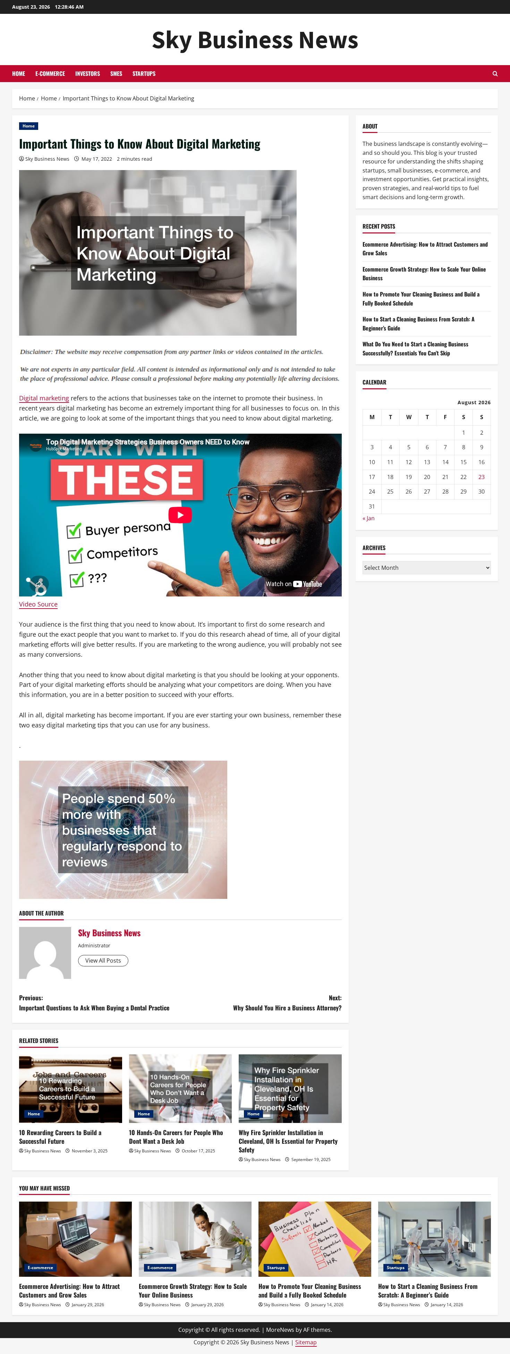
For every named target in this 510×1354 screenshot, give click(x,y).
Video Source (38, 604)
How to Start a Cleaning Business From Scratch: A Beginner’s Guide (428, 1290)
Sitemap (306, 1342)
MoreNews (280, 1330)
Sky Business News (255, 39)
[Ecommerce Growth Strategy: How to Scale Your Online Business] (195, 1239)
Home (18, 73)
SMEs (116, 73)
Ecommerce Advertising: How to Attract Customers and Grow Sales (69, 1290)
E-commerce (50, 73)
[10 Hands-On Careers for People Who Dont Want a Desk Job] (180, 1088)
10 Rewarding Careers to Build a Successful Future (60, 1136)
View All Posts (103, 960)
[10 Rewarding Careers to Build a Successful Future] (70, 1088)
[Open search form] (495, 73)
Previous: (94, 1002)
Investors (87, 73)
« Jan (369, 518)
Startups (144, 73)
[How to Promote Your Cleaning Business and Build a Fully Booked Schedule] (314, 1239)
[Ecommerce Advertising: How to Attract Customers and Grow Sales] (75, 1239)
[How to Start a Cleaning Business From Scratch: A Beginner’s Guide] (434, 1239)
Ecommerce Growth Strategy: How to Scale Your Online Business (193, 1290)
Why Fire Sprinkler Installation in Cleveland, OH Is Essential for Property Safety (288, 1141)
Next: (287, 1002)
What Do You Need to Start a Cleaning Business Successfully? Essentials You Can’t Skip (415, 348)
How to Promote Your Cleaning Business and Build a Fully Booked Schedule (309, 1290)
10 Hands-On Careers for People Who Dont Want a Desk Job (176, 1136)
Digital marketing (44, 398)
